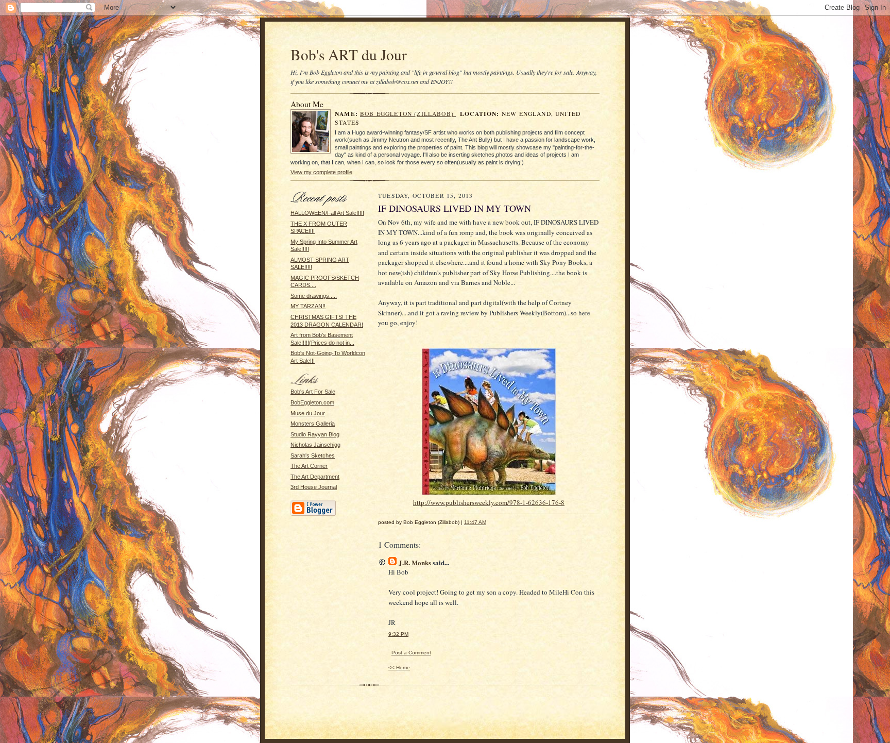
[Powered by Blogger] (313, 514)
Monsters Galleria (312, 423)
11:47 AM (475, 522)
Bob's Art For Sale (312, 392)
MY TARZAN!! (308, 306)
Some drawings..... (313, 296)
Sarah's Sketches (312, 455)
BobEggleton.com (312, 402)
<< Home (399, 667)
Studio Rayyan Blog (314, 434)
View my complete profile (321, 172)
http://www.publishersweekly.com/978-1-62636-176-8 (488, 502)
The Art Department (314, 477)
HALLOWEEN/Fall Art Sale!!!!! (327, 213)
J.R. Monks (415, 562)
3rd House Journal (313, 487)
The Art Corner (309, 466)
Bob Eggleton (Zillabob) (408, 113)
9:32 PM (398, 634)
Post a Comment (411, 652)
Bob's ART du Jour (348, 54)
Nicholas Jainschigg (315, 445)
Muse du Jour (307, 413)
